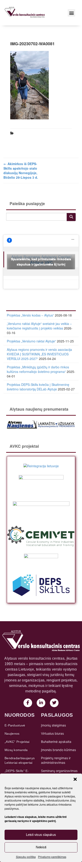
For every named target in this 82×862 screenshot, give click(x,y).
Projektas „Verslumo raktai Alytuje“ (31, 341)
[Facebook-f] (27, 703)
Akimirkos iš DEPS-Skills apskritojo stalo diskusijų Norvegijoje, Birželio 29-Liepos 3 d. (20, 170)
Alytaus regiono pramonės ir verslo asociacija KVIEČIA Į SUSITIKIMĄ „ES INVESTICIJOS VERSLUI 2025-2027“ (39, 354)
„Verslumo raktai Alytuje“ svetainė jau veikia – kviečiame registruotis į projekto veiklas (39, 325)
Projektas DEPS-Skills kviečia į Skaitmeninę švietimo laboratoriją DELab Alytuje (38, 386)
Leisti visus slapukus (41, 835)
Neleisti (41, 847)
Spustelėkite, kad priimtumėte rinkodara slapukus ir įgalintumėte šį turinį (41, 261)
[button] (75, 779)
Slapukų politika (26, 857)
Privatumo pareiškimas (52, 857)
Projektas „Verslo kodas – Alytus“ (30, 315)
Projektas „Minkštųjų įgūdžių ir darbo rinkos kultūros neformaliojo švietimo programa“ (38, 369)
